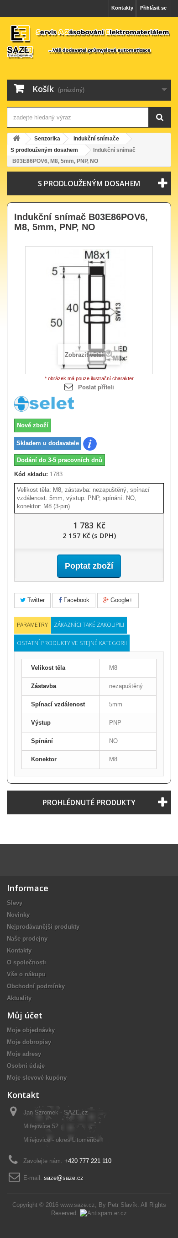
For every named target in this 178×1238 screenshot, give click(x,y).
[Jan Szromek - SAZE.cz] (89, 41)
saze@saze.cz (64, 1177)
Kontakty (122, 8)
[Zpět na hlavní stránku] (16, 139)
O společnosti (26, 962)
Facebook (75, 600)
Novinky (18, 914)
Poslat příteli (96, 387)
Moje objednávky (31, 1030)
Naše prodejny (27, 938)
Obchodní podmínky (36, 986)
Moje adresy (24, 1053)
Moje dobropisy (29, 1042)
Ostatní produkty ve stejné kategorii (72, 643)
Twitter (35, 600)
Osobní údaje (26, 1065)
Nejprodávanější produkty (43, 926)
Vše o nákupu (26, 974)
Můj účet (24, 1015)
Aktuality (19, 998)
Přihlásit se (153, 8)
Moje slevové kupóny (37, 1077)
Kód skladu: (31, 474)
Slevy (14, 902)
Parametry (32, 625)
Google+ (121, 600)
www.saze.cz (77, 1204)
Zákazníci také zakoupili (89, 625)
